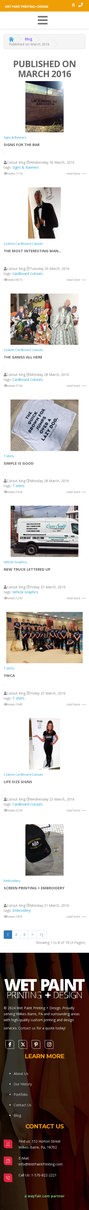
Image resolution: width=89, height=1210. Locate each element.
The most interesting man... (32, 250)
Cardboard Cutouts (27, 273)
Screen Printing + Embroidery (34, 887)
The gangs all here (23, 356)
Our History (23, 1084)
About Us (21, 1073)
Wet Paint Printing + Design (26, 6)
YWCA (9, 675)
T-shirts (9, 456)
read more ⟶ (76, 173)
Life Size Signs (18, 781)
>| (42, 934)
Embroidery (12, 881)
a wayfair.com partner (44, 1196)
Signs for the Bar (22, 144)
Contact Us (22, 1105)
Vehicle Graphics (15, 562)
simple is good (19, 463)
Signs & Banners (15, 137)
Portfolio (21, 1094)
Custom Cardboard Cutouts (23, 244)
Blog (28, 39)
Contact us (27, 1028)
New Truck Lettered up (27, 569)
